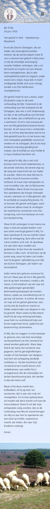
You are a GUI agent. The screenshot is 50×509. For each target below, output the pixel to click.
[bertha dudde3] (10, 9)
